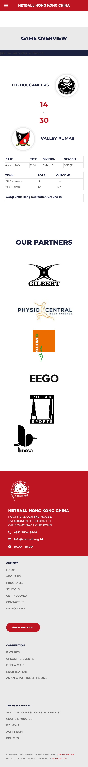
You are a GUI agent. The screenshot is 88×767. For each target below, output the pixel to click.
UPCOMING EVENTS (20, 658)
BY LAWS (12, 725)
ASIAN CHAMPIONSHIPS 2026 (26, 677)
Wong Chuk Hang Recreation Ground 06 (33, 197)
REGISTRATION (16, 671)
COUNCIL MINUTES (19, 718)
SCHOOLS (13, 589)
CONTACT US (15, 602)
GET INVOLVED (16, 595)
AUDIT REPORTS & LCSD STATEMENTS (32, 712)
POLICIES (12, 738)
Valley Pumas (12, 186)
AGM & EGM (14, 731)
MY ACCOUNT (15, 608)
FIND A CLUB (15, 665)
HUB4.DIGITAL (59, 758)
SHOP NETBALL (23, 627)
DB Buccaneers (13, 181)
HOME (10, 570)
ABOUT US (13, 576)
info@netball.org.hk (29, 539)
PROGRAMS (14, 582)
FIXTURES (13, 652)
